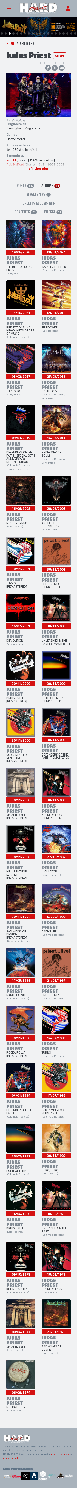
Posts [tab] (25, 185)
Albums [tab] (50, 185)
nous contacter (11, 1458)
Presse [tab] (52, 211)
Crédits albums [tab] (37, 203)
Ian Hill (11, 160)
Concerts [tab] (25, 211)
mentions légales (61, 1454)
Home (10, 43)
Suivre (59, 56)
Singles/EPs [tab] (37, 194)
